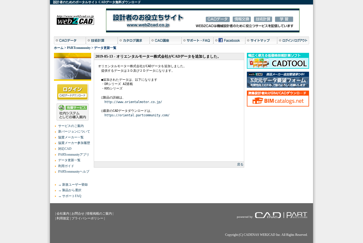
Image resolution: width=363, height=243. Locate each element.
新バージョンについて (74, 131)
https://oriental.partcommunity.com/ (137, 115)
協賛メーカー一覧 (71, 137)
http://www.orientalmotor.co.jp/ (133, 102)
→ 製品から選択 (69, 190)
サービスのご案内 (71, 126)
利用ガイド (66, 166)
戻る (240, 164)
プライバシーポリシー (87, 218)
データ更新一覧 (69, 160)
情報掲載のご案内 (99, 213)
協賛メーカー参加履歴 (74, 143)
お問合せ (77, 213)
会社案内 (63, 213)
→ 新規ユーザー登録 (73, 184)
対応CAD (64, 149)
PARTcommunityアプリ (73, 154)
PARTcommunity (79, 48)
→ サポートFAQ (69, 196)
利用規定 (63, 218)
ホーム (59, 48)
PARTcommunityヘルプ (73, 171)
